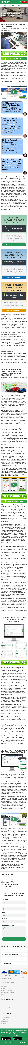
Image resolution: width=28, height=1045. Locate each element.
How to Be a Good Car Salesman (10, 954)
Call (5, 5)
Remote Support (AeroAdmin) (8, 1007)
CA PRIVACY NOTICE (5, 1021)
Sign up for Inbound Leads (14, 245)
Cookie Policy (4, 1023)
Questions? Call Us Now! (14, 59)
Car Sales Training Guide (8, 963)
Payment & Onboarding (6, 1003)
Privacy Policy (4, 1019)
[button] (25, 5)
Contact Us (4, 986)
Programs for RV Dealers (7, 992)
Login (19, 2)
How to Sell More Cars (7, 950)
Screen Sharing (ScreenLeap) (8, 1009)
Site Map (3, 994)
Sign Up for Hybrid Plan (14, 310)
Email (20, 5)
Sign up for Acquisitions (14, 277)
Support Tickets (5, 1005)
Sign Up (25, 2)
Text (13, 5)
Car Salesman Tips (6, 959)
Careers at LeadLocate (6, 990)
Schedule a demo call (6, 988)
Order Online (24, 889)
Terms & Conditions (5, 1017)
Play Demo (7, 1042)
